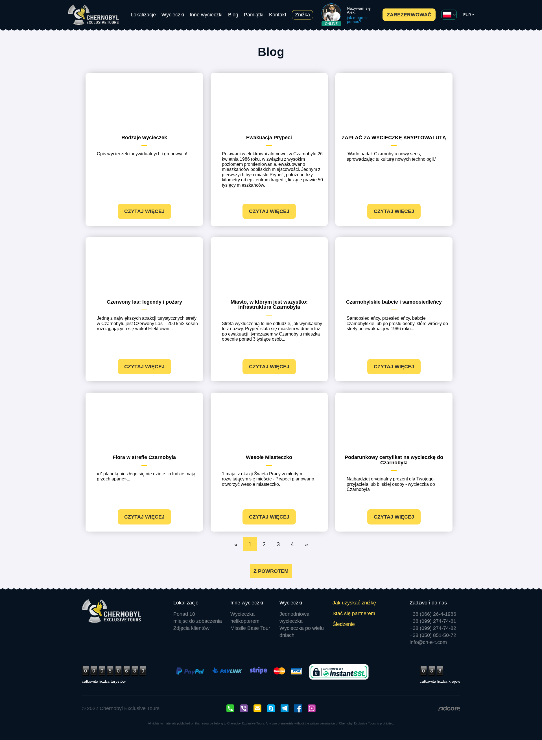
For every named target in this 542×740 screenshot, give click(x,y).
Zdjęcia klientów (191, 628)
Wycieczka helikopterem (244, 617)
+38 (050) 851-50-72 (433, 635)
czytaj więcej (144, 211)
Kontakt (277, 15)
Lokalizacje (143, 15)
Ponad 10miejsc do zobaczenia (197, 617)
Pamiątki (253, 15)
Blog (233, 15)
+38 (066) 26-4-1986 (433, 614)
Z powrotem (271, 571)
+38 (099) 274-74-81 (433, 621)
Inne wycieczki (206, 15)
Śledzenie (344, 624)
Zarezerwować (409, 15)
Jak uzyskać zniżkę (354, 603)
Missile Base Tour (250, 628)
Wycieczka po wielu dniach (301, 631)
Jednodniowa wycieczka (294, 617)
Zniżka (302, 15)
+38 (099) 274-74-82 (433, 628)
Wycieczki (172, 15)
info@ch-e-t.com (428, 642)
